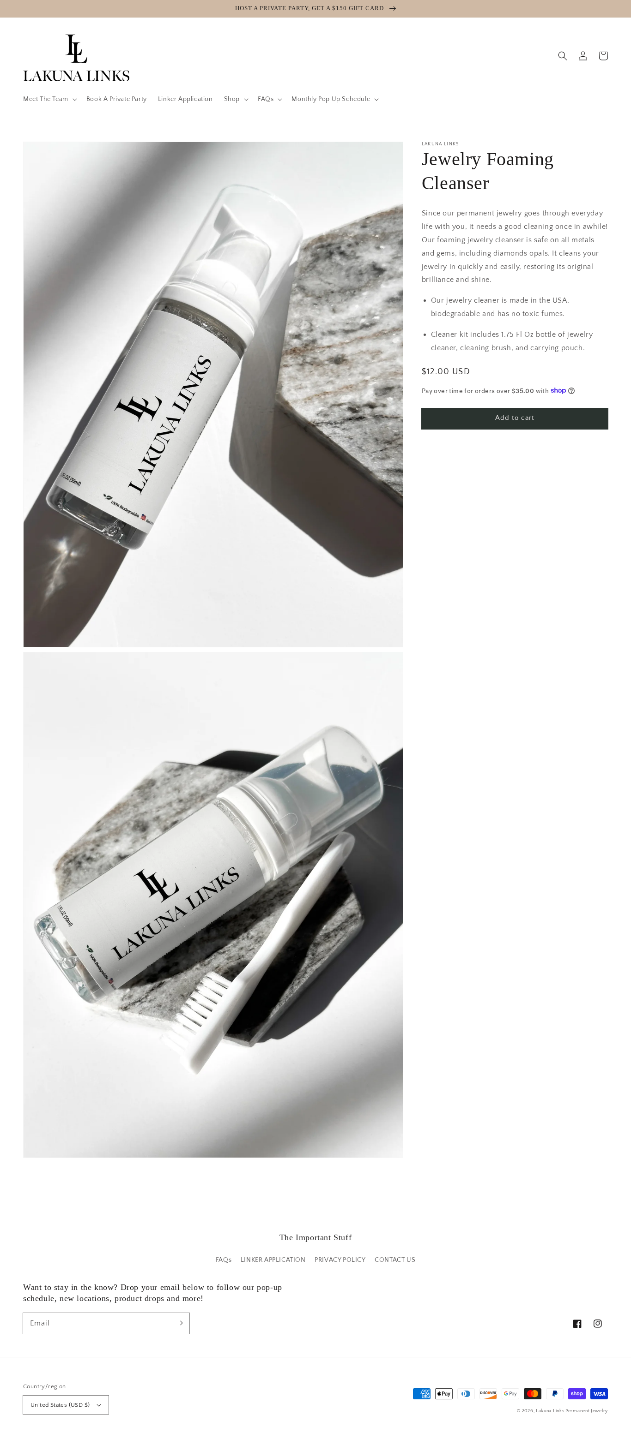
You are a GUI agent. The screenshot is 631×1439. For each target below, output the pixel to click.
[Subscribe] (179, 1323)
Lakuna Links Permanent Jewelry (572, 1411)
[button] (49, 99)
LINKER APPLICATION (273, 1260)
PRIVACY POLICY (340, 1260)
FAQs (223, 1260)
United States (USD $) (60, 1405)
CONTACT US (395, 1260)
